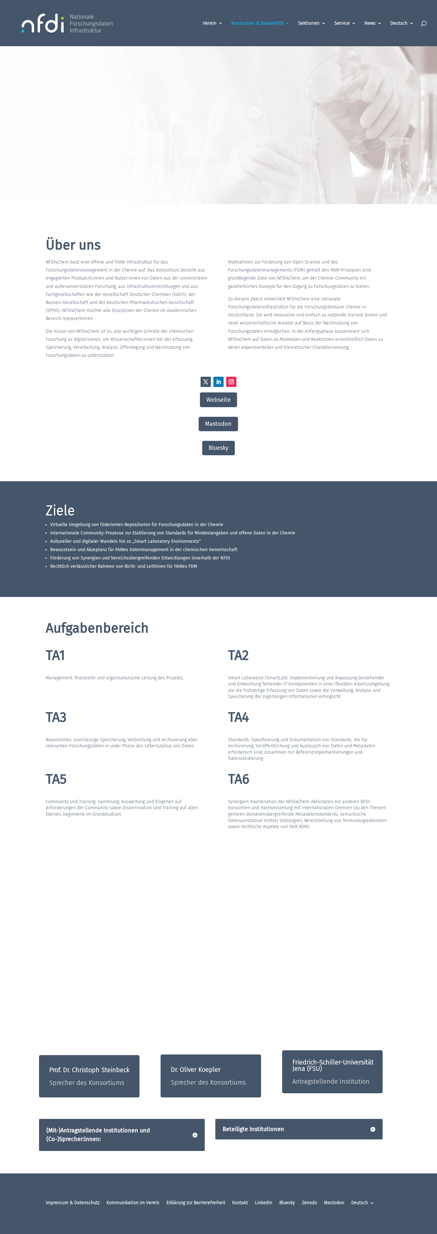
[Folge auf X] (206, 382)
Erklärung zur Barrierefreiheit (195, 1203)
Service (342, 23)
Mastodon (218, 423)
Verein (210, 23)
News (370, 23)
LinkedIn (263, 1203)
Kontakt (240, 1203)
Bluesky (218, 447)
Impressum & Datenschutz (72, 1203)
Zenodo (309, 1203)
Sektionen (309, 23)
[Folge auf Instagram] (231, 382)
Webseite (218, 399)
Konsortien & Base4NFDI (257, 23)
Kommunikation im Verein (133, 1203)
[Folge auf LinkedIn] (218, 382)
